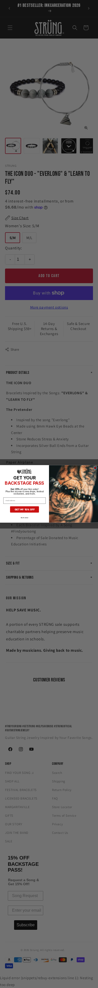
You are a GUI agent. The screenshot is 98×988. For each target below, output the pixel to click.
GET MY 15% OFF (25, 509)
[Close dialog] (95, 468)
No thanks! (24, 518)
